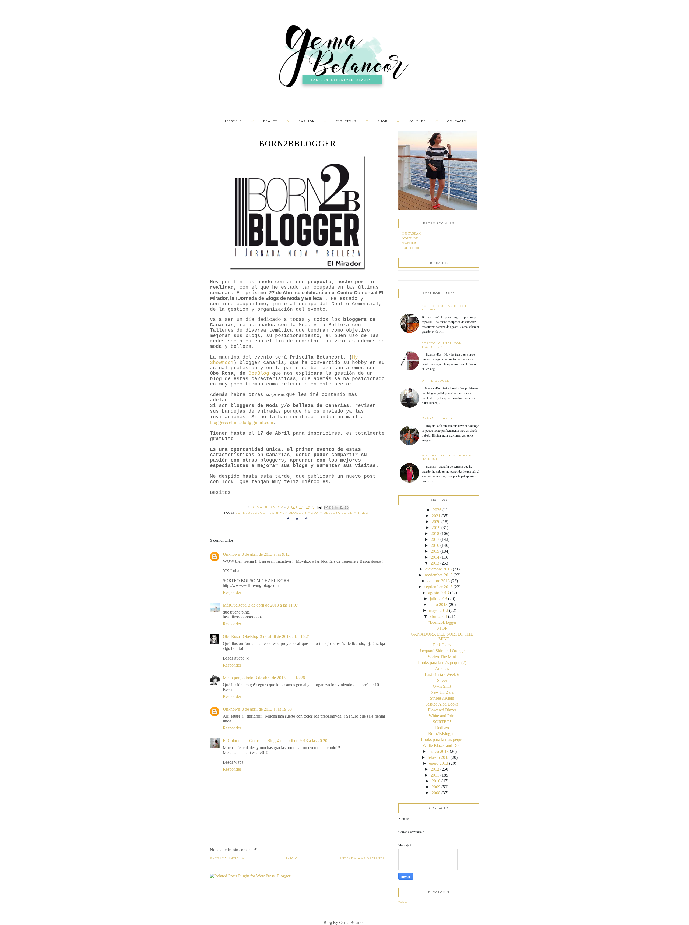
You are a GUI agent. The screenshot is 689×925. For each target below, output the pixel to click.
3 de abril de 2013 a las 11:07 (273, 605)
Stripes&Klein (442, 698)
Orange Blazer (437, 418)
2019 (436, 527)
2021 (436, 515)
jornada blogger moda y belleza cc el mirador (320, 513)
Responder (232, 592)
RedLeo (442, 727)
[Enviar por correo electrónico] (326, 507)
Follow (402, 902)
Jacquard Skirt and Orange (442, 650)
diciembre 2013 (438, 569)
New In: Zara (442, 692)
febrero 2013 (438, 757)
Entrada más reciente (362, 858)
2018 (435, 533)
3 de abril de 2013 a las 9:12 (266, 554)
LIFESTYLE (232, 121)
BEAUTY (270, 121)
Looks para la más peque (442, 739)
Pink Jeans (442, 645)
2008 (436, 793)
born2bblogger (251, 513)
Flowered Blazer (442, 710)
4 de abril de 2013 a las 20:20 (302, 740)
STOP (442, 628)
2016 (435, 545)
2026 (437, 510)
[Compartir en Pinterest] (346, 507)
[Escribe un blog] (331, 507)
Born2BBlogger (442, 733)
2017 (435, 539)
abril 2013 (438, 616)
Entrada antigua (227, 858)
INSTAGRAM (411, 233)
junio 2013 (438, 604)
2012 (435, 769)
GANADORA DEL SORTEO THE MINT (442, 636)
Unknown (231, 554)
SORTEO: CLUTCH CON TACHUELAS (442, 345)
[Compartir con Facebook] (341, 507)
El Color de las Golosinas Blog (249, 740)
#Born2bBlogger (442, 622)
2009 (436, 787)
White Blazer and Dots (442, 745)
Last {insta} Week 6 (442, 674)
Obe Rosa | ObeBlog (240, 636)
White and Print (442, 716)
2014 (435, 557)
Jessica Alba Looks (442, 704)
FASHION (307, 121)
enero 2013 (438, 763)
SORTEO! (442, 722)
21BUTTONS (346, 121)
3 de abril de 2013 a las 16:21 (285, 636)
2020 (436, 521)
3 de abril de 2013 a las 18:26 (280, 677)
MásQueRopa (235, 605)
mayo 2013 (438, 610)
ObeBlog (258, 373)
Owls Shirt (442, 686)
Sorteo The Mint (442, 656)
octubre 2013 (438, 581)
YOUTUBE (417, 121)
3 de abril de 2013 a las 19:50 (267, 709)
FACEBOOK (411, 248)
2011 (435, 775)
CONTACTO (456, 121)
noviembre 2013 (438, 575)
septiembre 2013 (438, 586)
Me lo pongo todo (238, 677)
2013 (435, 563)
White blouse (435, 380)
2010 (436, 781)
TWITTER (409, 243)
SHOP (383, 121)
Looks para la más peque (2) (442, 662)
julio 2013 (438, 598)
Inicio (292, 858)
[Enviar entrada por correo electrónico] (319, 507)
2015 (435, 551)
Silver (442, 680)
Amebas (442, 668)
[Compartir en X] (336, 507)
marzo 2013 (438, 751)
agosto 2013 (438, 592)
